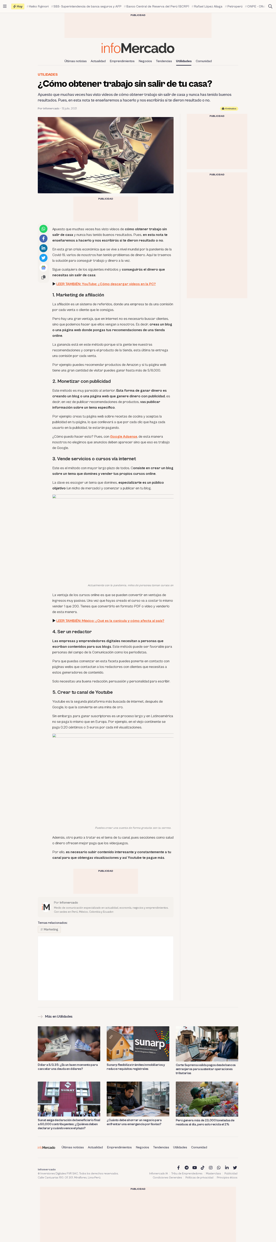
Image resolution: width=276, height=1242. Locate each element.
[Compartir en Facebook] (43, 238)
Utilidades (184, 61)
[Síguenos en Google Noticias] (43, 268)
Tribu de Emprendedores (186, 1173)
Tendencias (164, 61)
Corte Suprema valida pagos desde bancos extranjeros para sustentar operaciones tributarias (206, 1069)
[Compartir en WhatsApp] (43, 229)
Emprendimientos (122, 61)
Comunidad (204, 61)
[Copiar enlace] (43, 277)
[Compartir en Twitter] (43, 258)
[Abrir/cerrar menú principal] (5, 6)
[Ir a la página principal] (138, 48)
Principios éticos (227, 1177)
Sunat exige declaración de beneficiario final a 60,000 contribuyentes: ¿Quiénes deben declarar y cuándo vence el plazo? (69, 1124)
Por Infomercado (48, 108)
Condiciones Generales (167, 1177)
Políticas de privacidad (199, 1177)
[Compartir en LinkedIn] (43, 248)
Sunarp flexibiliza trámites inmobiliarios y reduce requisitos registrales (136, 1067)
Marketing (51, 929)
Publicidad (230, 1173)
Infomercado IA (158, 1173)
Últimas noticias (75, 61)
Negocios (145, 61)
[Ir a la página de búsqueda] (270, 6)
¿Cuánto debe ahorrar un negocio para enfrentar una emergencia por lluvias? (134, 1122)
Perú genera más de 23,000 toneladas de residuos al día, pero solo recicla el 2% (205, 1122)
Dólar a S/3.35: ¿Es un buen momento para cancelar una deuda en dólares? (68, 1067)
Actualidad (98, 61)
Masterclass (213, 1173)
